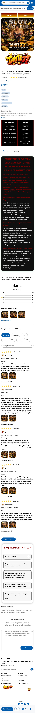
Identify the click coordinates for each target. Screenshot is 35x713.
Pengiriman (21, 680)
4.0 (4, 340)
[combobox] (17, 346)
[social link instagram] (19, 704)
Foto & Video (15, 335)
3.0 (12, 340)
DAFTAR (9, 15)
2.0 (19, 340)
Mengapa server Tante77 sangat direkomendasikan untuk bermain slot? (16, 596)
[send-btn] (31, 669)
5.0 (24, 335)
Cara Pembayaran (23, 678)
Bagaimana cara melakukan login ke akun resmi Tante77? (16, 565)
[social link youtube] (22, 704)
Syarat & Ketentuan (6, 678)
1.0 (27, 340)
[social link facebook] (25, 704)
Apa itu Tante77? (11, 556)
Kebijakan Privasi (6, 675)
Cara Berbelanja (22, 675)
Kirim (26, 648)
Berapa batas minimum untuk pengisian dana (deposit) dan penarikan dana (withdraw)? (15, 575)
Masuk (3, 118)
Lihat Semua (8, 539)
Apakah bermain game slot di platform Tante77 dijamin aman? (16, 586)
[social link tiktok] (28, 704)
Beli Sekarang (7, 709)
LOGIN (25, 15)
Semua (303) (5, 335)
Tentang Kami (5, 680)
